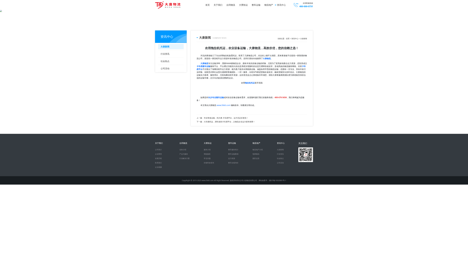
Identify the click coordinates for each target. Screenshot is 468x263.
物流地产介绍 (258, 149)
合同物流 (230, 4)
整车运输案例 (233, 154)
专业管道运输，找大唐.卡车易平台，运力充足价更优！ (226, 118)
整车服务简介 (233, 149)
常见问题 (207, 158)
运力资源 (231, 158)
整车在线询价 (233, 163)
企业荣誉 (158, 154)
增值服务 (207, 154)
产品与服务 (183, 154)
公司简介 (158, 149)
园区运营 (256, 158)
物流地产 (268, 4)
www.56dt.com (223, 105)
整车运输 (256, 4)
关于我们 (218, 4)
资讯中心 (281, 4)
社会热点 (165, 61)
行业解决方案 (184, 158)
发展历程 (158, 158)
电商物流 (256, 154)
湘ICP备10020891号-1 (277, 180)
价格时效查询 (209, 163)
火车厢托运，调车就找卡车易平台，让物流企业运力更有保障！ (229, 121)
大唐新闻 (165, 46)
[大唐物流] (168, 5)
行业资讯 (165, 53)
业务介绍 (182, 149)
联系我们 (158, 163)
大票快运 (243, 4)
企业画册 (158, 167)
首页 (207, 4)
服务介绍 (207, 149)
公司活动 (165, 68)
